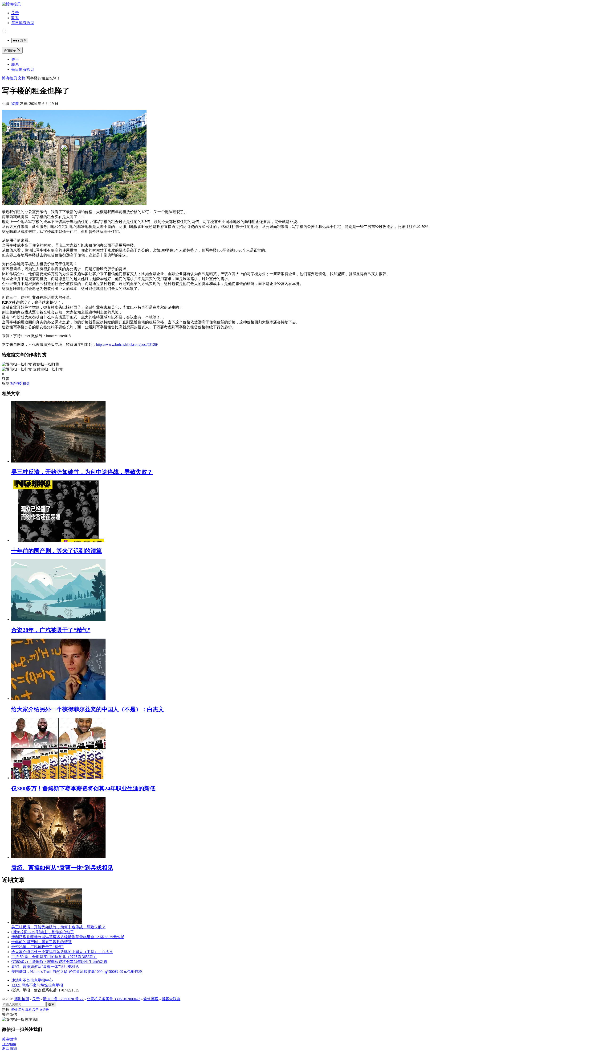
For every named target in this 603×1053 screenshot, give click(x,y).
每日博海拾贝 (22, 23)
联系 (15, 18)
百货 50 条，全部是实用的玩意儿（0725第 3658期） (54, 957)
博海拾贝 (9, 78)
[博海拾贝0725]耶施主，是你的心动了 (42, 932)
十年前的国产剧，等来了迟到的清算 (56, 551)
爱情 (14, 1010)
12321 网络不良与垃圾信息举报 (37, 985)
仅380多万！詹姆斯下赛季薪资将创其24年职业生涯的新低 (83, 788)
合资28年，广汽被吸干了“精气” (50, 630)
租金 (26, 383)
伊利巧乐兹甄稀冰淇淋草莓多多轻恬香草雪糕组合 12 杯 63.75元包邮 (67, 937)
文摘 (21, 78)
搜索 (51, 1004)
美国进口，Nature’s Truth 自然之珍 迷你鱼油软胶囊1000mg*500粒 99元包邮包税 (76, 972)
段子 (36, 1010)
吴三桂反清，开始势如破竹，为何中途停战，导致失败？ (82, 472)
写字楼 (16, 383)
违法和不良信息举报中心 (32, 980)
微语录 (44, 1010)
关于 (15, 13)
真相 (28, 1010)
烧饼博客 (151, 999)
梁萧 (15, 104)
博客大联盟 (171, 999)
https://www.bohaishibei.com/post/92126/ (127, 345)
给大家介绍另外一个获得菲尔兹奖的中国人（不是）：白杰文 (87, 709)
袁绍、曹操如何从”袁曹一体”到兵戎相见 (62, 868)
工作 (21, 1010)
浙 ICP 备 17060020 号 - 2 (63, 999)
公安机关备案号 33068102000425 (113, 999)
